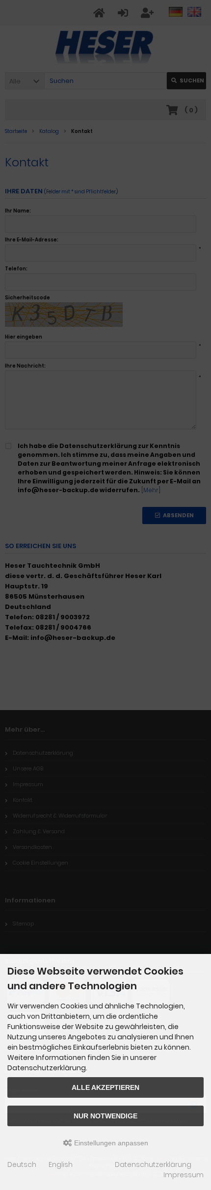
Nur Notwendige (105, 1116)
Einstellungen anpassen (110, 1143)
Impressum (183, 1175)
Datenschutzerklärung (153, 1164)
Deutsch (21, 1164)
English (61, 1164)
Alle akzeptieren (105, 1087)
